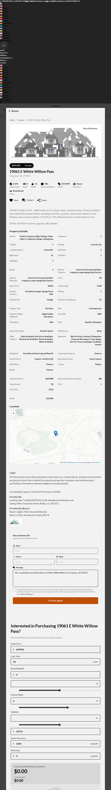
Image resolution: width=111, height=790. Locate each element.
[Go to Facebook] (1, 3)
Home (12, 120)
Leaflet (65, 462)
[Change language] (2, 6)
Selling (2, 55)
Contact (3, 63)
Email (61, 557)
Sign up (2, 40)
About (2, 60)
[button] (55, 433)
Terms (23, 594)
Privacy (30, 594)
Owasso (21, 120)
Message (19, 567)
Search (2, 53)
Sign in (8, 40)
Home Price (16, 644)
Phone (19, 557)
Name (19, 546)
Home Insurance (18, 738)
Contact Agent (55, 600)
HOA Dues (15, 750)
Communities (5, 58)
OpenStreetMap (77, 462)
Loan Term (15, 656)
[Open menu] (1, 102)
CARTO (98, 462)
